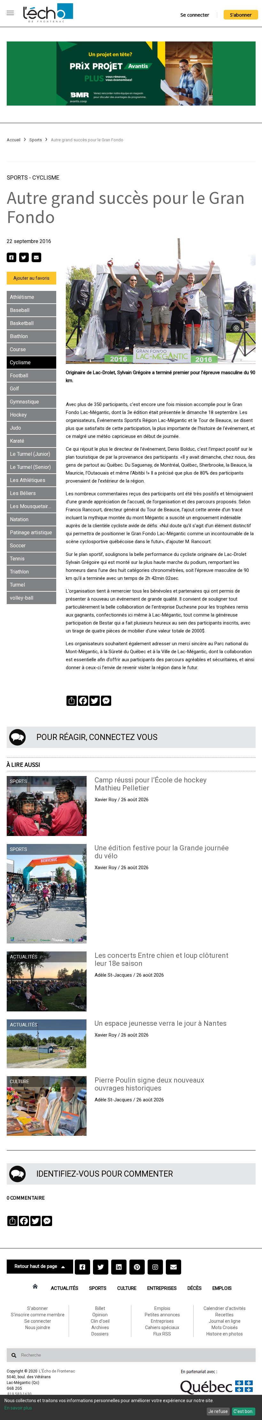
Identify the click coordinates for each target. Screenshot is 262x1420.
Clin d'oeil (100, 1321)
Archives (100, 1327)
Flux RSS (162, 1333)
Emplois (222, 1288)
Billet (100, 1308)
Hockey (18, 415)
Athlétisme (22, 297)
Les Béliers (23, 493)
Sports (35, 139)
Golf (14, 389)
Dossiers (100, 1333)
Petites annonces (162, 1314)
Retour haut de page (36, 1266)
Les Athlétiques (27, 480)
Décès (195, 1288)
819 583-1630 (19, 1394)
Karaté (17, 441)
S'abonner (241, 14)
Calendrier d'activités (225, 1308)
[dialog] (131, 1407)
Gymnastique (24, 402)
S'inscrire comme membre (38, 1314)
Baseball (19, 310)
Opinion (100, 1314)
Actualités (64, 1288)
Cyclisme (45, 177)
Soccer (18, 546)
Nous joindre (37, 1327)
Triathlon (19, 572)
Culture (126, 1288)
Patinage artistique (31, 532)
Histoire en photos (224, 1333)
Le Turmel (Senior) (30, 467)
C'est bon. (243, 1411)
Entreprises (162, 1288)
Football (19, 376)
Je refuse (218, 1411)
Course (18, 349)
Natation (19, 519)
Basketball (22, 323)
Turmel (17, 585)
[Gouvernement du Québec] (217, 1394)
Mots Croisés (225, 1327)
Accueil (13, 139)
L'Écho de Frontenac (57, 1371)
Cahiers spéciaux (162, 1327)
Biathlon (19, 336)
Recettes (224, 1314)
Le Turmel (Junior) (30, 454)
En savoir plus (18, 1407)
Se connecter (195, 14)
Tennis (17, 559)
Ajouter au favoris (31, 278)
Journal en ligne (225, 1321)
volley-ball (21, 598)
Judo (15, 428)
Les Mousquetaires (32, 506)
